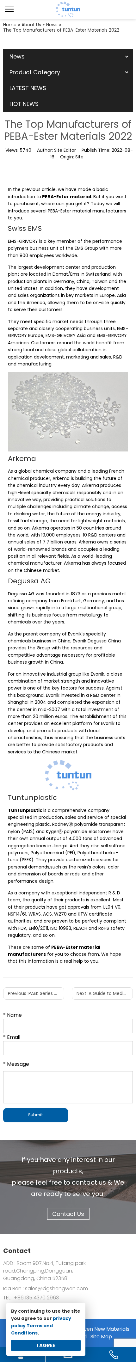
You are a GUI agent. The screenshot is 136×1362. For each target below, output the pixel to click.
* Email (11, 1037)
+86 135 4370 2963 (36, 1297)
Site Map (101, 1336)
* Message (16, 1064)
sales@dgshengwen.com (56, 1288)
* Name (12, 1015)
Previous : (36, 993)
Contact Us (68, 1214)
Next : (105, 993)
